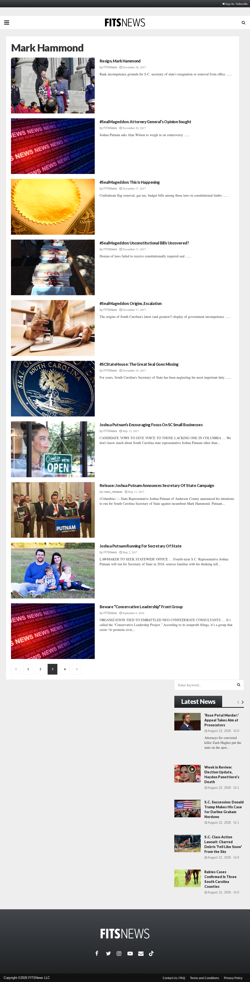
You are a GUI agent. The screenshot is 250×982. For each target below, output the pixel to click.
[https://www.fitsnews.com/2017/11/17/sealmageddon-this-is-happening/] (53, 207)
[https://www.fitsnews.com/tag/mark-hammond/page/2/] (16, 669)
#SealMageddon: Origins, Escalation (131, 303)
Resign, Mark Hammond (120, 61)
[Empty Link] (238, 702)
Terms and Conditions (204, 978)
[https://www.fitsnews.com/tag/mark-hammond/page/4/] (77, 669)
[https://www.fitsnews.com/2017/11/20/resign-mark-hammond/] (53, 85)
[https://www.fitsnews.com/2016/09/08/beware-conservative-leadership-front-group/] (53, 631)
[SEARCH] (238, 684)
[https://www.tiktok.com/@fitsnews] (152, 953)
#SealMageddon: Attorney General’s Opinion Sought (145, 121)
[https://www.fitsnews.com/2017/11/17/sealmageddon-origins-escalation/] (53, 328)
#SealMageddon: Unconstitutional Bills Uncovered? (144, 243)
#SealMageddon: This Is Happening (130, 182)
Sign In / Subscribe (236, 4)
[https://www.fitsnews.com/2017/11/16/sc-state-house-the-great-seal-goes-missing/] (53, 389)
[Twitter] (111, 953)
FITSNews (110, 67)
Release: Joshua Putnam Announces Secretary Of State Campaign (157, 485)
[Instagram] (122, 953)
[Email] (143, 953)
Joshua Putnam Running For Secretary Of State (141, 546)
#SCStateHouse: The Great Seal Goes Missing (139, 364)
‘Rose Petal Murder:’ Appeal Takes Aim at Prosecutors (221, 720)
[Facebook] (100, 953)
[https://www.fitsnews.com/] (125, 933)
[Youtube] (132, 953)
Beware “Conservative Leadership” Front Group (141, 606)
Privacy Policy (233, 978)
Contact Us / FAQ (174, 978)
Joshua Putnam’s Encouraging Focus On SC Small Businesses (151, 424)
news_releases (113, 492)
